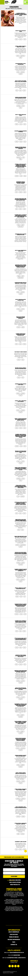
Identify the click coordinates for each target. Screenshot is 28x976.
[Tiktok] (12, 966)
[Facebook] (15, 966)
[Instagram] (10, 966)
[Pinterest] (18, 966)
